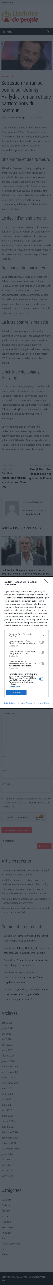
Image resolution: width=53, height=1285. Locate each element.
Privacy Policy (43, 703)
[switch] (41, 642)
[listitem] (26, 635)
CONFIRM (16, 692)
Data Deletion (10, 703)
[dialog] (26, 642)
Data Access (26, 703)
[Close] (47, 582)
